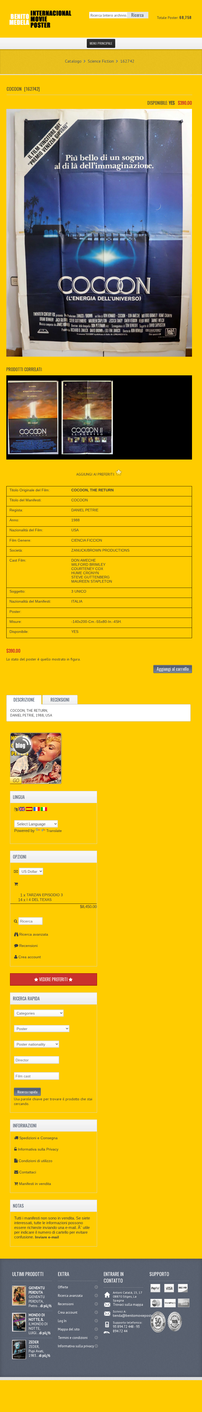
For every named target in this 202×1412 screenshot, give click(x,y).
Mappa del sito (69, 1329)
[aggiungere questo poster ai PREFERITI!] (118, 472)
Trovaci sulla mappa (128, 1304)
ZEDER (34, 1342)
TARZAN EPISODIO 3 (45, 895)
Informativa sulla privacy (76, 1346)
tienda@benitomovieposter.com (137, 1315)
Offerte (63, 1287)
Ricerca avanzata (33, 934)
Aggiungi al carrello (173, 669)
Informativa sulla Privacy (38, 1149)
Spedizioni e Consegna (38, 1138)
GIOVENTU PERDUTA (37, 1290)
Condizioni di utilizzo (35, 1161)
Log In (62, 1321)
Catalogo (73, 61)
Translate (54, 831)
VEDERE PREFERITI (53, 979)
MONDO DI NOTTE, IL (37, 1317)
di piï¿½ (46, 1306)
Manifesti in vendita (35, 1184)
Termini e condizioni (73, 1337)
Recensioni (28, 946)
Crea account (29, 957)
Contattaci (27, 1172)
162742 (127, 61)
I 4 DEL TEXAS (39, 899)
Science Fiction (101, 61)
